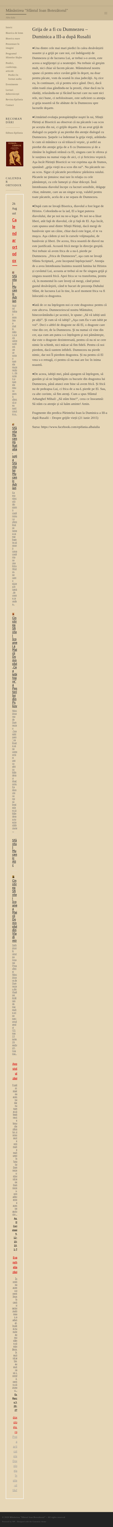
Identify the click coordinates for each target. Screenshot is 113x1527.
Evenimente (12, 84)
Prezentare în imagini (12, 46)
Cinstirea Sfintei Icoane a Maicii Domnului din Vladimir (14, 910)
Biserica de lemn (14, 33)
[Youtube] (11, 3)
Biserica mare (13, 38)
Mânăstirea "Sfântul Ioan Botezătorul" (27, 1517)
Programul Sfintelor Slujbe (14, 55)
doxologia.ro (15, 1424)
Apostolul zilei (14, 1071)
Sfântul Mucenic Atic (14, 853)
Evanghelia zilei (15, 1264)
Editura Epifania (14, 132)
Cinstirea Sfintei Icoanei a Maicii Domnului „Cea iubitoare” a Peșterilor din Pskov (14, 662)
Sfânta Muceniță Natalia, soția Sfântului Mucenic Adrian (14, 458)
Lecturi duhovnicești (12, 92)
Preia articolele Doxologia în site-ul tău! (14, 1463)
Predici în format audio (15, 77)
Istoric (9, 27)
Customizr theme (39, 1521)
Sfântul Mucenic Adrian (14, 288)
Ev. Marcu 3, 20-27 (14, 1402)
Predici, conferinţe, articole (11, 67)
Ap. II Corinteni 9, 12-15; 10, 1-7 (14, 1234)
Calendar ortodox (14, 240)
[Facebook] (7, 3)
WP (13, 1521)
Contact (10, 105)
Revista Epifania (14, 99)
